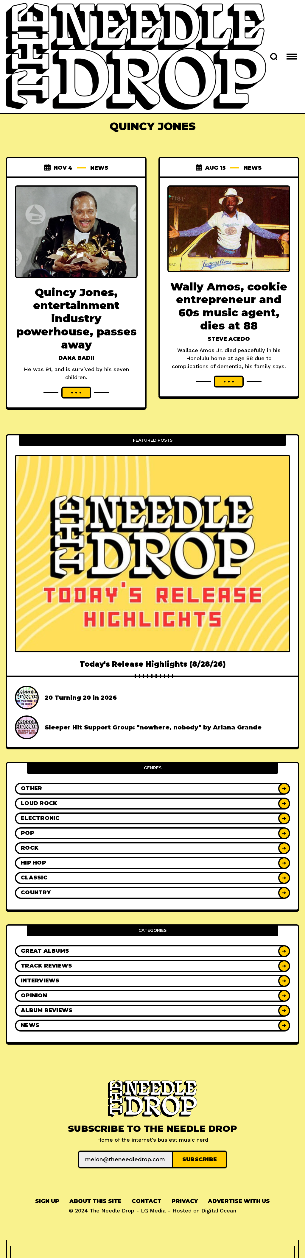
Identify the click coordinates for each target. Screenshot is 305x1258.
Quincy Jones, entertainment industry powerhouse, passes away (76, 318)
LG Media (153, 1210)
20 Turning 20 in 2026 (81, 697)
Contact (146, 1201)
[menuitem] (47, 1201)
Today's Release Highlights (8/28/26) (153, 664)
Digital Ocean (218, 1210)
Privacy (185, 1201)
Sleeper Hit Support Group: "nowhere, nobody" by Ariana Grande (153, 727)
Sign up (47, 1201)
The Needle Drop (112, 1210)
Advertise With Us (239, 1201)
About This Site (95, 1201)
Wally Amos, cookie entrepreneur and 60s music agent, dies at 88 (228, 306)
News (99, 168)
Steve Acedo (229, 339)
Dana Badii (76, 358)
